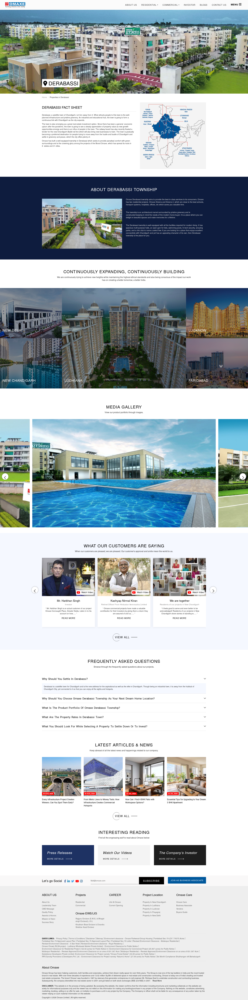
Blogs (203, 4)
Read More (157, 980)
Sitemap (99, 938)
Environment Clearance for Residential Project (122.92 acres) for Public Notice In (75, 948)
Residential (80, 902)
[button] (124, 679)
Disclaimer (90, 938)
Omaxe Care (181, 902)
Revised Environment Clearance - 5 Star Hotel (61, 943)
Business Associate (184, 905)
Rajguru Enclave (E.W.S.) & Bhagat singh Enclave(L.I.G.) (90, 919)
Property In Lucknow (151, 908)
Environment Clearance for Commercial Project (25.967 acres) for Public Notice (142, 948)
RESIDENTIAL (149, 4)
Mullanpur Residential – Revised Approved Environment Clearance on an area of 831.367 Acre (80, 951)
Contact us (219, 4)
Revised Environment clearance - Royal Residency (101, 943)
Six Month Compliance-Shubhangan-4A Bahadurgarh (178, 956)
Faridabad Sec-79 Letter (121, 941)
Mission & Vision (48, 919)
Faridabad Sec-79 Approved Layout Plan (58, 941)
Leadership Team (49, 905)
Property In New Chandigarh (154, 902)
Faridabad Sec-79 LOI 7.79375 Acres (169, 938)
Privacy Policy (61, 938)
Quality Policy (47, 912)
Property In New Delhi (152, 915)
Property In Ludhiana (151, 905)
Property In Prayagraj (151, 912)
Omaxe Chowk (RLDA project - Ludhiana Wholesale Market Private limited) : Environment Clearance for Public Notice (90, 946)
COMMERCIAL (170, 4)
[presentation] (5, 476)
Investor (189, 4)
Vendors (179, 908)
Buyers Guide (181, 912)
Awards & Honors (49, 915)
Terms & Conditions (77, 938)
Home (44, 97)
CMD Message (48, 908)
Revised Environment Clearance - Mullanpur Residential (156, 941)
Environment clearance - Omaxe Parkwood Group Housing (128, 938)
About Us (131, 4)
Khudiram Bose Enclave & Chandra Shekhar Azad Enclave (90, 925)
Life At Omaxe (115, 902)
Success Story (48, 922)
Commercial (80, 905)
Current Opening (116, 905)
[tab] (124, 679)
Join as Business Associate (187, 880)
